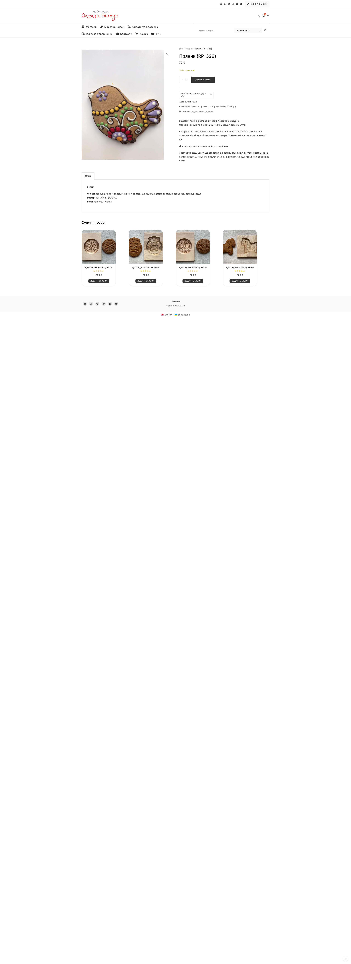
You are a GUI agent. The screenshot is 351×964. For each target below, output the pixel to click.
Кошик (143, 33)
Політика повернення (99, 33)
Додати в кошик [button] (98, 281)
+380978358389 (258, 4)
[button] (167, 54)
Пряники (195, 106)
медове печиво (198, 111)
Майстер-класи (113, 26)
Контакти (125, 33)
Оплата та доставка (144, 26)
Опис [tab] (88, 176)
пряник (209, 111)
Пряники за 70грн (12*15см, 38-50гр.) (218, 106)
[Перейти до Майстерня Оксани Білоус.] (180, 48)
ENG (158, 33)
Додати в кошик (203, 79)
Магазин (90, 26)
